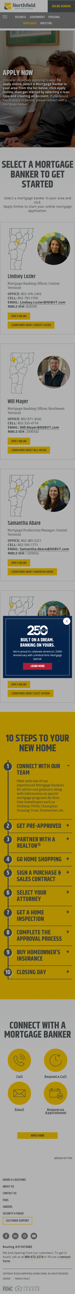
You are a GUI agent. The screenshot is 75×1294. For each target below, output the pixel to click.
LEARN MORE (38, 666)
